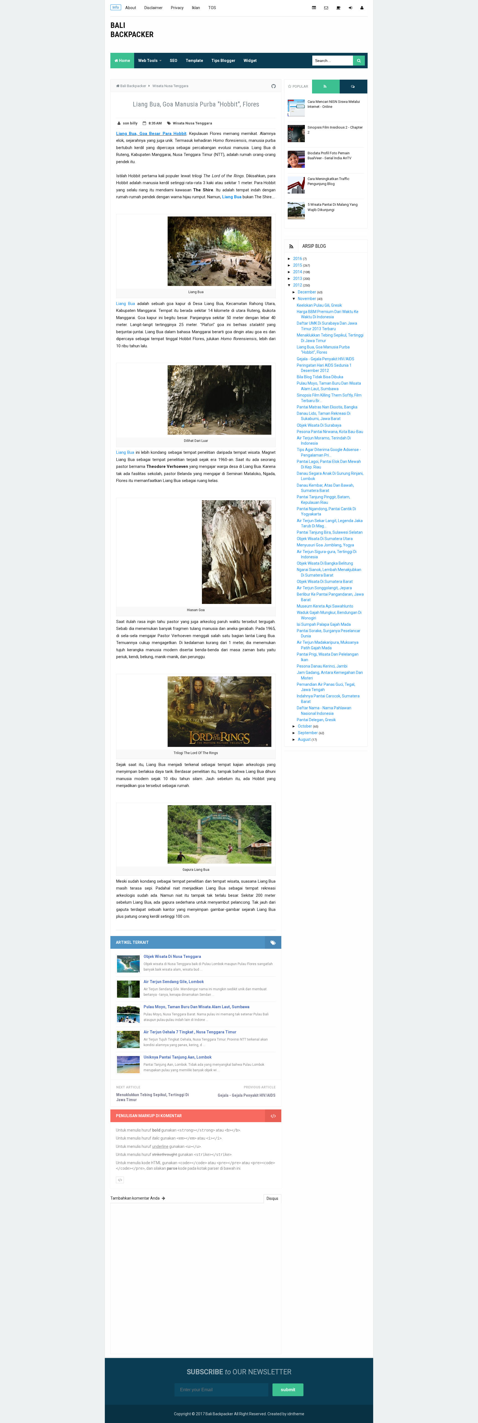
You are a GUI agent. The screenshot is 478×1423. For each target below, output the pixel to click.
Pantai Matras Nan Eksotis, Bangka (327, 407)
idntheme (295, 1414)
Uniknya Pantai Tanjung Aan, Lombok (178, 1057)
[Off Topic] (338, 7)
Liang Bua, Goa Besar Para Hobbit (151, 133)
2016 (298, 258)
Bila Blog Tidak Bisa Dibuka (320, 377)
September (308, 733)
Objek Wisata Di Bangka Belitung (325, 563)
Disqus (272, 1198)
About (130, 8)
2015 (298, 265)
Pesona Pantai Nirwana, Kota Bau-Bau (330, 431)
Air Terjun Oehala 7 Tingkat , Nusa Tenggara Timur (190, 1032)
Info (116, 7)
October (305, 726)
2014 (298, 272)
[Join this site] (350, 7)
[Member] (362, 7)
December (307, 292)
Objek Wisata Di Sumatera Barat (325, 581)
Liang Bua (231, 196)
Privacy (177, 8)
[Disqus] (196, 1278)
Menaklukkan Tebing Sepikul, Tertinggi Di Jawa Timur (152, 1097)
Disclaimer (153, 8)
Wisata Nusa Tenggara (192, 123)
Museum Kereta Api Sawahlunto (325, 606)
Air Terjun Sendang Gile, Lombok (174, 981)
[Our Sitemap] (314, 7)
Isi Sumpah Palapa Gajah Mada (324, 624)
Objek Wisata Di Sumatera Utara (325, 538)
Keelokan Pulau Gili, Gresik (319, 305)
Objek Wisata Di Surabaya (319, 425)
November (307, 298)
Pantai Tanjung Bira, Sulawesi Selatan (330, 532)
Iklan (196, 8)
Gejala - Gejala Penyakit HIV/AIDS (247, 1095)
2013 (298, 278)
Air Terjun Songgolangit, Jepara (324, 588)
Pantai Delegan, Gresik (316, 720)
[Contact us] (326, 7)
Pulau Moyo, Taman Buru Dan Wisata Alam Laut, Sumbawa (197, 1007)
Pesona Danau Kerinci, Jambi (322, 666)
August (304, 739)
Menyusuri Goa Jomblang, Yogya (325, 545)
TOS (212, 8)
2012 (298, 285)
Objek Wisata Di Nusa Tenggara (172, 956)
